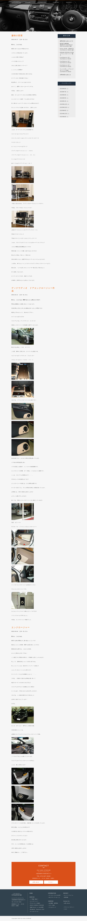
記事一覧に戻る (24, 39)
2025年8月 (63, 110)
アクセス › (51, 882)
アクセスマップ (52, 907)
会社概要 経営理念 (53, 903)
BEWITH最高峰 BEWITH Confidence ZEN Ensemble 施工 (66, 45)
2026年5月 (63, 98)
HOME (31, 893)
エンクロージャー (20, 627)
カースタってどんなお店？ (55, 895)
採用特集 (66, 897)
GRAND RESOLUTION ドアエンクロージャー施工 (67, 54)
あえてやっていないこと (54, 897)
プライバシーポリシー (69, 907)
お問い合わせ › (36, 882)
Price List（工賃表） (35, 903)
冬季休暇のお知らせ (65, 74)
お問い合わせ (67, 903)
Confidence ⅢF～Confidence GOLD (65, 58)
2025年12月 (63, 104)
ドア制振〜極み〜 (34, 899)
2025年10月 (63, 107)
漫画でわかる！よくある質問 (37, 907)
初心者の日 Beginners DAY (37, 909)
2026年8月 (63, 88)
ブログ (65, 909)
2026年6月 (63, 94)
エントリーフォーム (68, 895)
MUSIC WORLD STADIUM (37, 905)
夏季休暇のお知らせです (66, 41)
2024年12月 (63, 113)
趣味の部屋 (17, 35)
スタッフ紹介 (52, 905)
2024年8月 (63, 116)
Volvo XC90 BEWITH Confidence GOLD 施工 (67, 49)
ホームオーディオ (34, 911)
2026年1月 (63, 101)
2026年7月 (63, 91)
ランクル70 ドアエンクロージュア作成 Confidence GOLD (67, 70)
